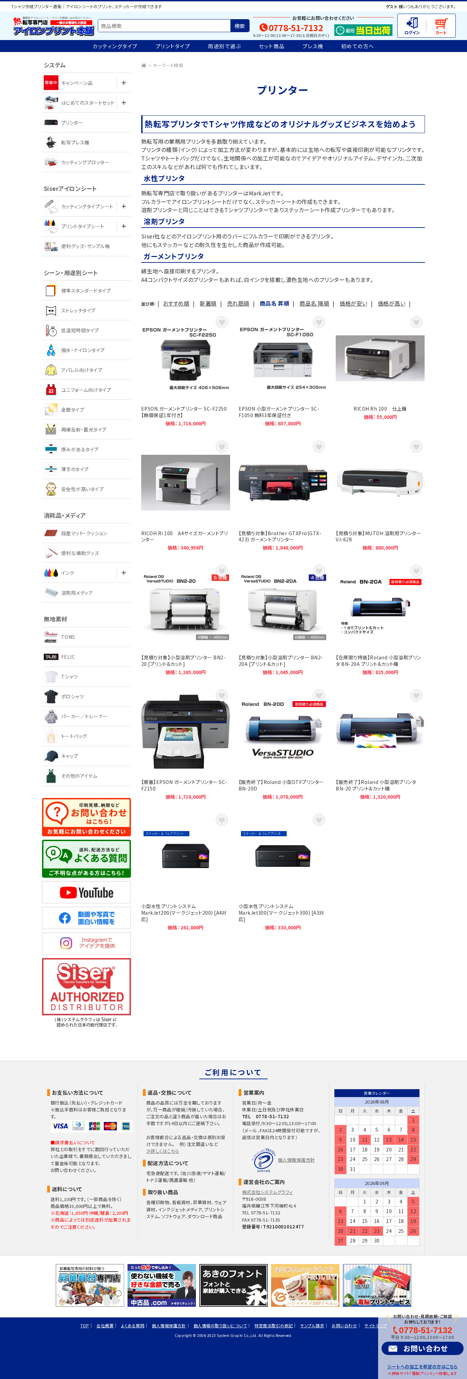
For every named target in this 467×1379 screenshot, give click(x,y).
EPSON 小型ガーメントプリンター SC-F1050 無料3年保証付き (283, 370)
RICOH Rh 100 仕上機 (380, 370)
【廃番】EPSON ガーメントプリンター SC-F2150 (185, 743)
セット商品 (272, 46)
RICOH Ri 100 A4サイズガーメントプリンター (185, 494)
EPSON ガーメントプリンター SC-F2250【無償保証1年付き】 (185, 370)
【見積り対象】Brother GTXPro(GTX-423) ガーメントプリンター (283, 494)
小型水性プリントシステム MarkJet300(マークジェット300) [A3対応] (283, 871)
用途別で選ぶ (224, 46)
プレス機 (313, 46)
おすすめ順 (176, 303)
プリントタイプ (173, 46)
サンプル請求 (312, 1325)
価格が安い (353, 303)
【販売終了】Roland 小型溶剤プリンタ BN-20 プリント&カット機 (380, 743)
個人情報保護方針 (296, 1160)
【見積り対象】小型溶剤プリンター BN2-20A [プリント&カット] (283, 619)
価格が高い (391, 303)
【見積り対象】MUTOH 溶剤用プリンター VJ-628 (380, 494)
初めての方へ (357, 46)
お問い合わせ (425, 1348)
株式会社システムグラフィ (267, 1192)
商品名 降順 (314, 303)
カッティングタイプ (115, 46)
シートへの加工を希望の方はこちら (422, 1366)
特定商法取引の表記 (273, 1325)
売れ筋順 (238, 303)
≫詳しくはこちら (162, 1151)
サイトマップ (375, 1325)
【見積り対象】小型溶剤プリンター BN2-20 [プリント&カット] (185, 619)
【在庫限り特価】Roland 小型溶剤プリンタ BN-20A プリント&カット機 (380, 619)
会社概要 (105, 1325)
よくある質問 (132, 1325)
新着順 (208, 303)
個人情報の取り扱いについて (220, 1325)
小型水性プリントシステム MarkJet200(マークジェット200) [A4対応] (185, 871)
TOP (84, 1325)
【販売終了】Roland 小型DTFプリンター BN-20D (283, 743)
